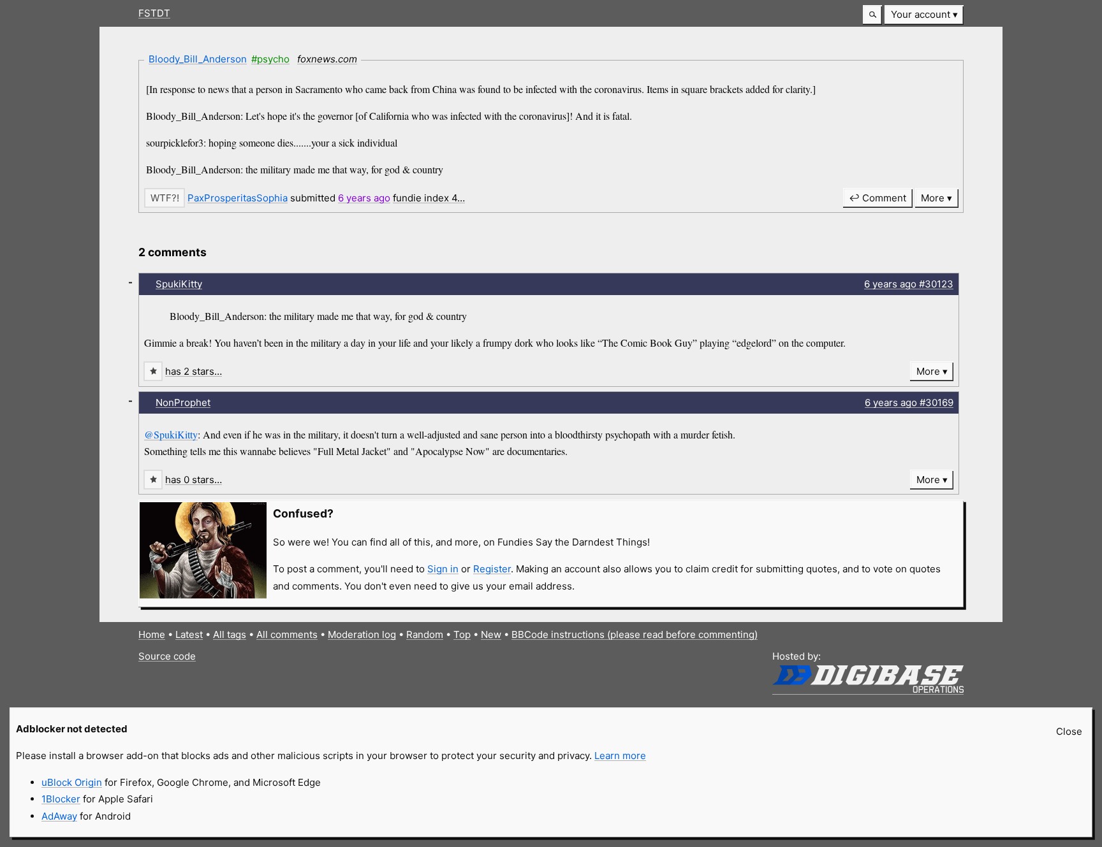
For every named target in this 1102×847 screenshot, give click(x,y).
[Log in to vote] (164, 198)
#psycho (270, 59)
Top (462, 634)
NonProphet (183, 402)
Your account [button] (920, 14)
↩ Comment (877, 198)
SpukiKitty (179, 284)
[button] (872, 15)
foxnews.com (327, 59)
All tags (229, 634)
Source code (167, 656)
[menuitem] (924, 15)
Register (492, 569)
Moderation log (362, 634)
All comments (287, 634)
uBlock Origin (71, 782)
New (491, 634)
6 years (364, 198)
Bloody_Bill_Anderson (198, 59)
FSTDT (154, 13)
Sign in (443, 569)
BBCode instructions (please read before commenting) (634, 634)
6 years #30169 (909, 402)
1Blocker (60, 799)
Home (151, 634)
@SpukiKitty (171, 434)
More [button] (932, 198)
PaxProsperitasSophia (237, 198)
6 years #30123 (908, 284)
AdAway (59, 816)
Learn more (620, 755)
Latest (189, 634)
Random (424, 634)
